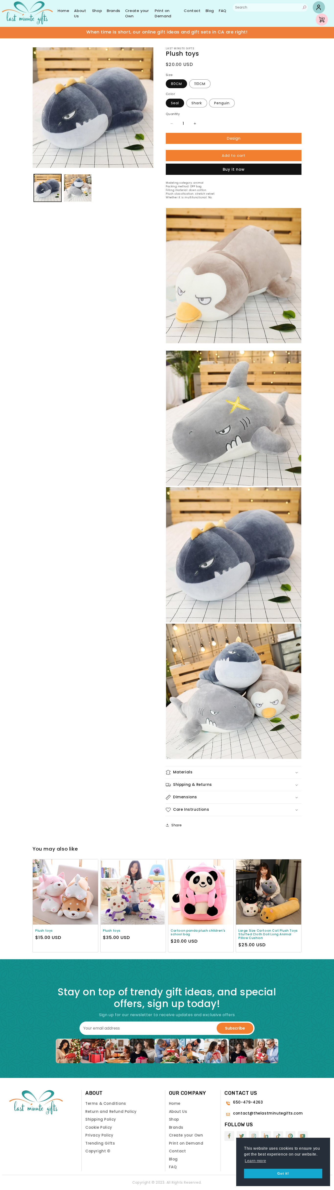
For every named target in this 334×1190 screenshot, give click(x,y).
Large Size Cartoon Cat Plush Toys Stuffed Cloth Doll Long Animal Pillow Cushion (268, 934)
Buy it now (234, 169)
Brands (113, 10)
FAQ (222, 10)
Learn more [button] (255, 1161)
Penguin (222, 103)
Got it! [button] (283, 1173)
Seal (175, 103)
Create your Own (137, 13)
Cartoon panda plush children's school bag (198, 932)
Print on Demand (163, 13)
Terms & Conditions (105, 1103)
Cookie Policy (98, 1127)
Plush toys (44, 930)
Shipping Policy (100, 1119)
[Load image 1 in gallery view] (47, 188)
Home (63, 10)
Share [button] (176, 825)
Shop (97, 10)
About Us (80, 13)
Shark (196, 103)
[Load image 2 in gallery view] (77, 188)
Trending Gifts (100, 1143)
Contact (192, 10)
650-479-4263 (248, 1102)
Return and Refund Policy (110, 1111)
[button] (233, 772)
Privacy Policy (99, 1135)
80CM (176, 83)
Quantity (173, 114)
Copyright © (98, 1151)
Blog (210, 10)
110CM (199, 83)
